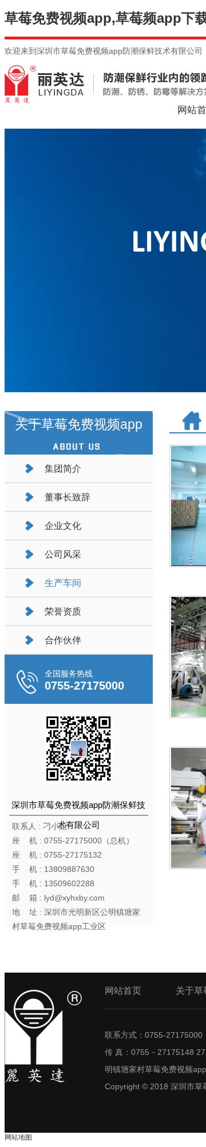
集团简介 (63, 468)
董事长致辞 (67, 497)
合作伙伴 (63, 640)
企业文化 (63, 526)
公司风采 (63, 554)
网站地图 (18, 1137)
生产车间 (63, 583)
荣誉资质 (63, 611)
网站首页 (123, 990)
